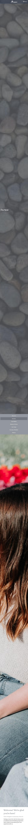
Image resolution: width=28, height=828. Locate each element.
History (14, 432)
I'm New (14, 418)
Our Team (14, 427)
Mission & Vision (14, 424)
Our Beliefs (14, 421)
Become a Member (14, 429)
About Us (14, 415)
